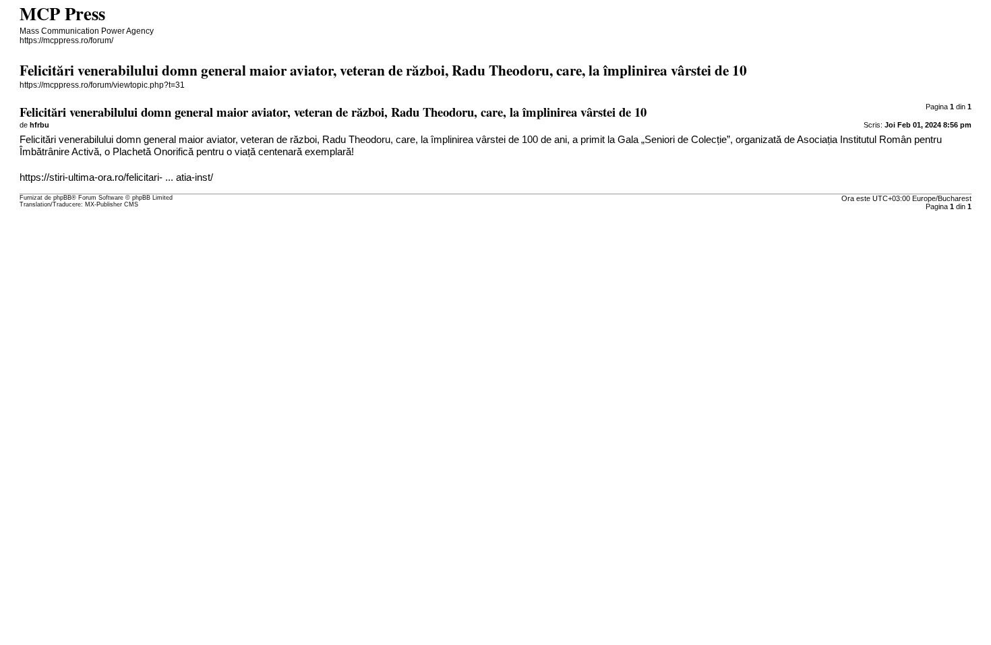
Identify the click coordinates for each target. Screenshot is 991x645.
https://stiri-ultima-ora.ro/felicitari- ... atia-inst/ (116, 177)
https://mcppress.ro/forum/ (66, 40)
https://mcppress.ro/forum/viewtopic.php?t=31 (102, 85)
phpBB (62, 197)
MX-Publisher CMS (111, 204)
